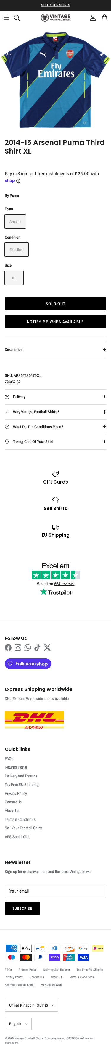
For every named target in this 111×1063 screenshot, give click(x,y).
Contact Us (13, 802)
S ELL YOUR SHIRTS (55, 5)
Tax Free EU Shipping (22, 784)
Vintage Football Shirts (29, 1038)
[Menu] (6, 17)
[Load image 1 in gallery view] (55, 80)
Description (14, 349)
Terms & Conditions (20, 819)
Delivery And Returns (21, 776)
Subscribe (22, 908)
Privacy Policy (16, 793)
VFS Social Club (17, 836)
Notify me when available (55, 321)
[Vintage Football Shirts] (55, 18)
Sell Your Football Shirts (23, 828)
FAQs (9, 758)
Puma (14, 195)
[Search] (19, 17)
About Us (12, 810)
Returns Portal (16, 767)
